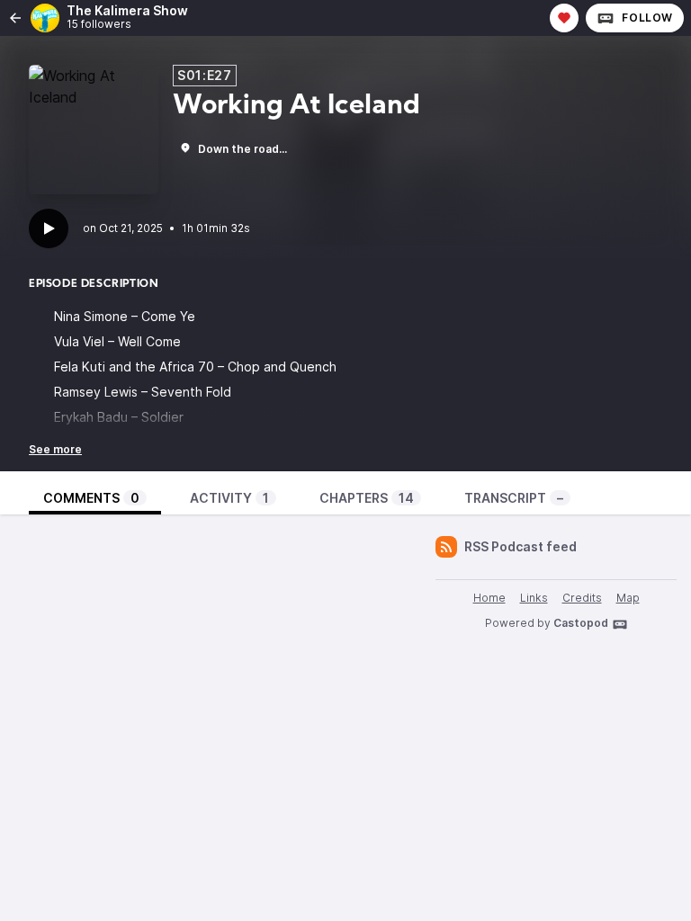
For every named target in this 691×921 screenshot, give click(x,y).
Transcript (513, 497)
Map (628, 597)
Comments (91, 497)
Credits (582, 597)
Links (534, 597)
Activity (229, 497)
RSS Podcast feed (520, 546)
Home (489, 597)
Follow (647, 17)
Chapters (366, 497)
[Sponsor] (564, 18)
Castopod (580, 623)
